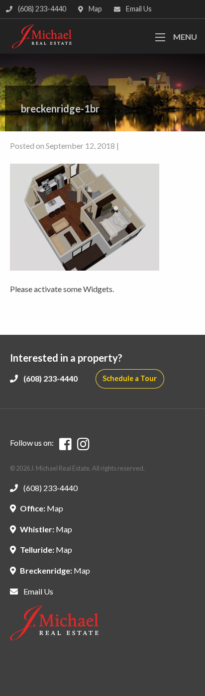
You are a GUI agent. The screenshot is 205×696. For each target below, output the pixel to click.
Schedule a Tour (129, 378)
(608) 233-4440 (41, 8)
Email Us (138, 8)
